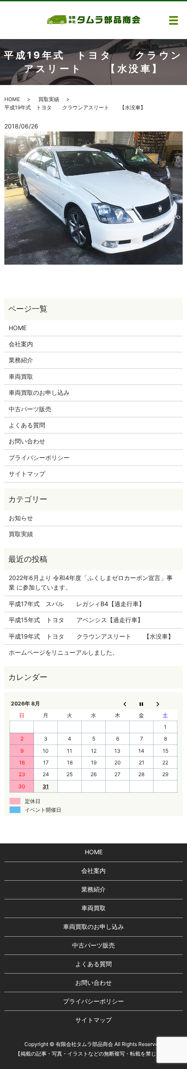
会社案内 (21, 344)
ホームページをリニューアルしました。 (63, 652)
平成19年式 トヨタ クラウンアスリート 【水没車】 (91, 636)
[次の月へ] (165, 703)
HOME (12, 99)
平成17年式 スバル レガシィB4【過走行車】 (77, 603)
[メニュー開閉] (173, 20)
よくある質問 (27, 425)
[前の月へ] (118, 703)
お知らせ (21, 517)
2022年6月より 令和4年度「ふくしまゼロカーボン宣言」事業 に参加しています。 (91, 582)
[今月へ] (142, 703)
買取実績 (48, 99)
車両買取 (21, 376)
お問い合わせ (27, 441)
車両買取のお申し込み (39, 392)
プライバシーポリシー (39, 457)
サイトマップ (27, 473)
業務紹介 (21, 360)
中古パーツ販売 (30, 409)
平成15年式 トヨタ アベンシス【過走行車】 (76, 619)
